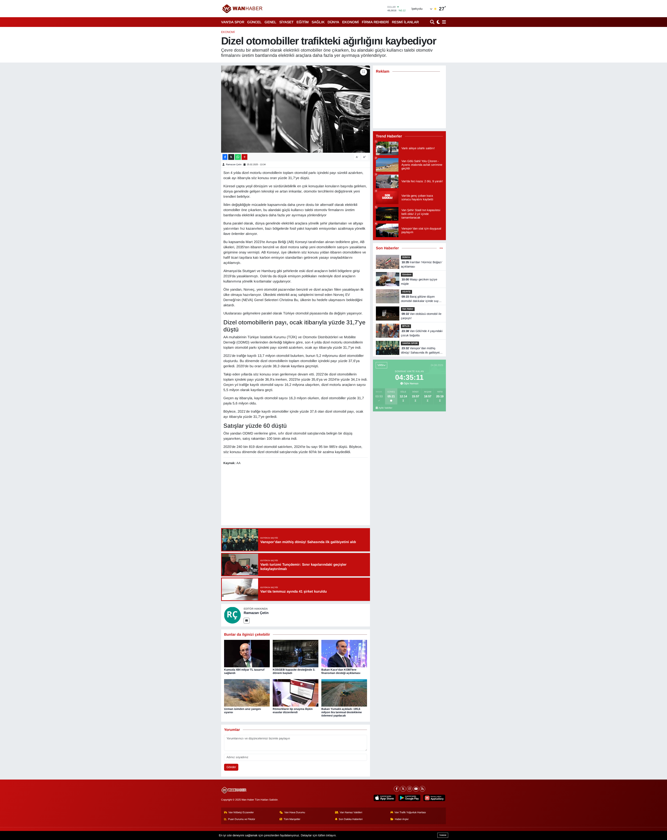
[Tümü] (441, 248)
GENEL (270, 22)
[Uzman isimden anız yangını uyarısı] (247, 692)
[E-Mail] (246, 621)
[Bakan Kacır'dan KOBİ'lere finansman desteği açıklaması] (344, 653)
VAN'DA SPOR (232, 22)
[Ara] (432, 22)
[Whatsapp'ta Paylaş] (238, 157)
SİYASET (286, 22)
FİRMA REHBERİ (375, 22)
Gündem (406, 274)
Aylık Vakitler (385, 408)
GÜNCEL (254, 22)
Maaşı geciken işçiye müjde (419, 282)
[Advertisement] (295, 495)
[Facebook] (397, 789)
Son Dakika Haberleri (351, 819)
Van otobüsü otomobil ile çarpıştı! (421, 316)
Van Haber (407, 309)
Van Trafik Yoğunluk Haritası (410, 812)
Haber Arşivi (401, 819)
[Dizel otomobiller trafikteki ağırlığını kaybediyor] (295, 109)
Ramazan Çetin (233, 164)
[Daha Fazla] (244, 157)
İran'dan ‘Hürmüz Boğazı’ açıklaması (421, 264)
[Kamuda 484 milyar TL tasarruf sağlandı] (247, 653)
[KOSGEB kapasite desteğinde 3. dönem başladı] (295, 653)
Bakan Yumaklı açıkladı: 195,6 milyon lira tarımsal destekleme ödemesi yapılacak (341, 712)
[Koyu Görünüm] (438, 22)
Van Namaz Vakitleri (351, 812)
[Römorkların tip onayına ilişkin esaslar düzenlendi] (295, 692)
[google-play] (409, 798)
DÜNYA (333, 22)
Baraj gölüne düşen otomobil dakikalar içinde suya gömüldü (420, 299)
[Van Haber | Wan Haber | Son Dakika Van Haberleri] (242, 9)
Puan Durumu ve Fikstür (241, 819)
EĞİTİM (303, 22)
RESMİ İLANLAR (405, 22)
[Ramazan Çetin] (232, 615)
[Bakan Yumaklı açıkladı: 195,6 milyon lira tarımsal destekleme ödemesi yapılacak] (344, 692)
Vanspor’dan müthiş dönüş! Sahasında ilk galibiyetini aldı (422, 351)
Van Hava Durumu (294, 812)
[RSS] (422, 789)
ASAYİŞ (406, 291)
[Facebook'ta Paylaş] (225, 157)
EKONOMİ (350, 22)
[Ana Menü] (443, 22)
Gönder (231, 767)
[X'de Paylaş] (231, 157)
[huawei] (434, 798)
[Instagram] (409, 789)
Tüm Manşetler (292, 819)
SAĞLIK (318, 22)
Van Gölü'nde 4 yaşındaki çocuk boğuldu (422, 333)
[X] (403, 789)
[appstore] (384, 798)
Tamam (442, 835)
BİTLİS (406, 326)
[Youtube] (416, 789)
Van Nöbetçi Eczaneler (241, 812)
